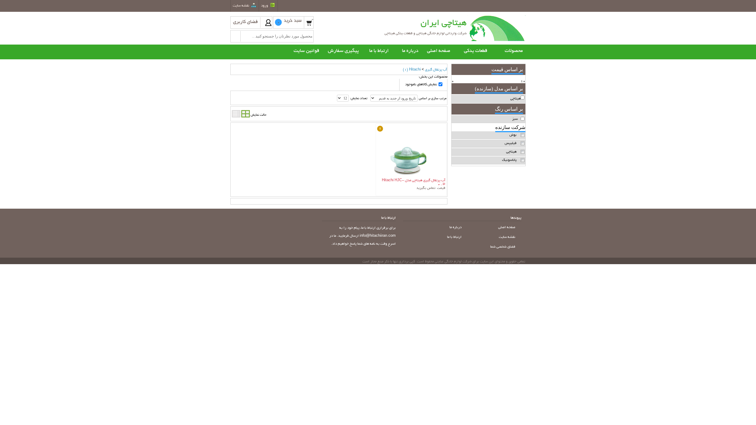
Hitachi (412, 70)
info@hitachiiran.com (378, 236)
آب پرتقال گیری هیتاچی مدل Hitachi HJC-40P (413, 182)
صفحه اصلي (507, 227)
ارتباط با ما (454, 237)
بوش (513, 135)
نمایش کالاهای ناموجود (421, 84)
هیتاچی (511, 152)
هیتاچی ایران (444, 23)
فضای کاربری (245, 22)
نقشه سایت (507, 237)
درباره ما (455, 227)
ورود (265, 6)
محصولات (514, 51)
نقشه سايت (241, 6)
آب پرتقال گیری (436, 70)
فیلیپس (511, 143)
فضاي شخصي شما (503, 247)
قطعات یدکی (475, 51)
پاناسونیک (509, 160)
